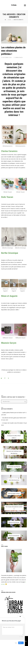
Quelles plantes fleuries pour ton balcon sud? (13, 412)
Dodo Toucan (7, 197)
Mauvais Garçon (8, 342)
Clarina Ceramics (9, 151)
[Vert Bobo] (14, 5)
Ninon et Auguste (9, 296)
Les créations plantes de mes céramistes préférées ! (13, 50)
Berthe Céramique (9, 253)
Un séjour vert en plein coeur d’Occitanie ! (12, 423)
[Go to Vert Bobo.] (5, 19)
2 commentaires (18, 57)
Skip (16, 642)
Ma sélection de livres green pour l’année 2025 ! (14, 417)
